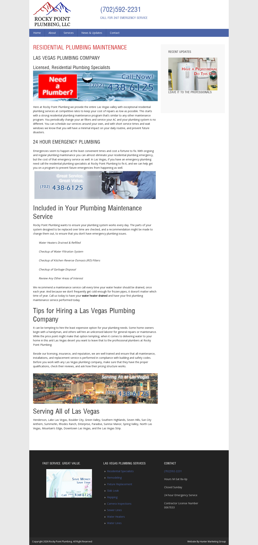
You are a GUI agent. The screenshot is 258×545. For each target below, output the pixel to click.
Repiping (112, 497)
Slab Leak (113, 490)
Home (37, 33)
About (52, 33)
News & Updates (91, 33)
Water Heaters (116, 516)
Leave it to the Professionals (190, 92)
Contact (115, 33)
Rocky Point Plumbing (52, 14)
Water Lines (114, 523)
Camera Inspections (119, 503)
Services (69, 33)
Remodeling (114, 477)
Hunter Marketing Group (213, 541)
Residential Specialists (120, 471)
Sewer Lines (114, 510)
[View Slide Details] (69, 483)
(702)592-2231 (120, 9)
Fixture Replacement (119, 484)
